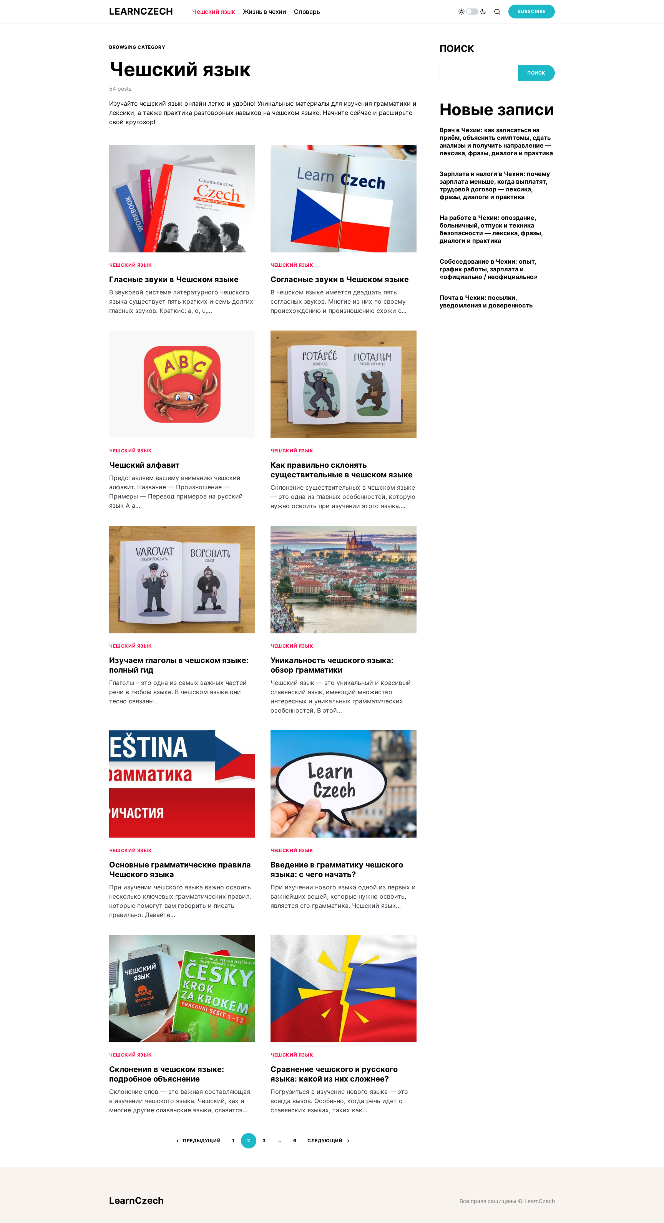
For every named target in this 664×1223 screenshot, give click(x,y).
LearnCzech (141, 11)
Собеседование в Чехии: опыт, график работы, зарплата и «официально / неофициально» (489, 269)
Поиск (457, 48)
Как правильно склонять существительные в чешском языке (342, 469)
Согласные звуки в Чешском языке (340, 279)
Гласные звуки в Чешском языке (174, 279)
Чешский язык (130, 265)
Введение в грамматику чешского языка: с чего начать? (337, 869)
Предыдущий (202, 1140)
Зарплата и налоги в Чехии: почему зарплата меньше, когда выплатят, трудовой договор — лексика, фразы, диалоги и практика (495, 185)
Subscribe (532, 11)
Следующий (324, 1140)
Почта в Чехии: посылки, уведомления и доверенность (486, 301)
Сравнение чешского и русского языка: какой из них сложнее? (334, 1074)
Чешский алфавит (144, 465)
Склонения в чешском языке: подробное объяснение (166, 1074)
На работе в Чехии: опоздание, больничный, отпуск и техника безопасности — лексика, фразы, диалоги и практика (491, 229)
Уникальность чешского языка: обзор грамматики (332, 665)
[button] (472, 11)
